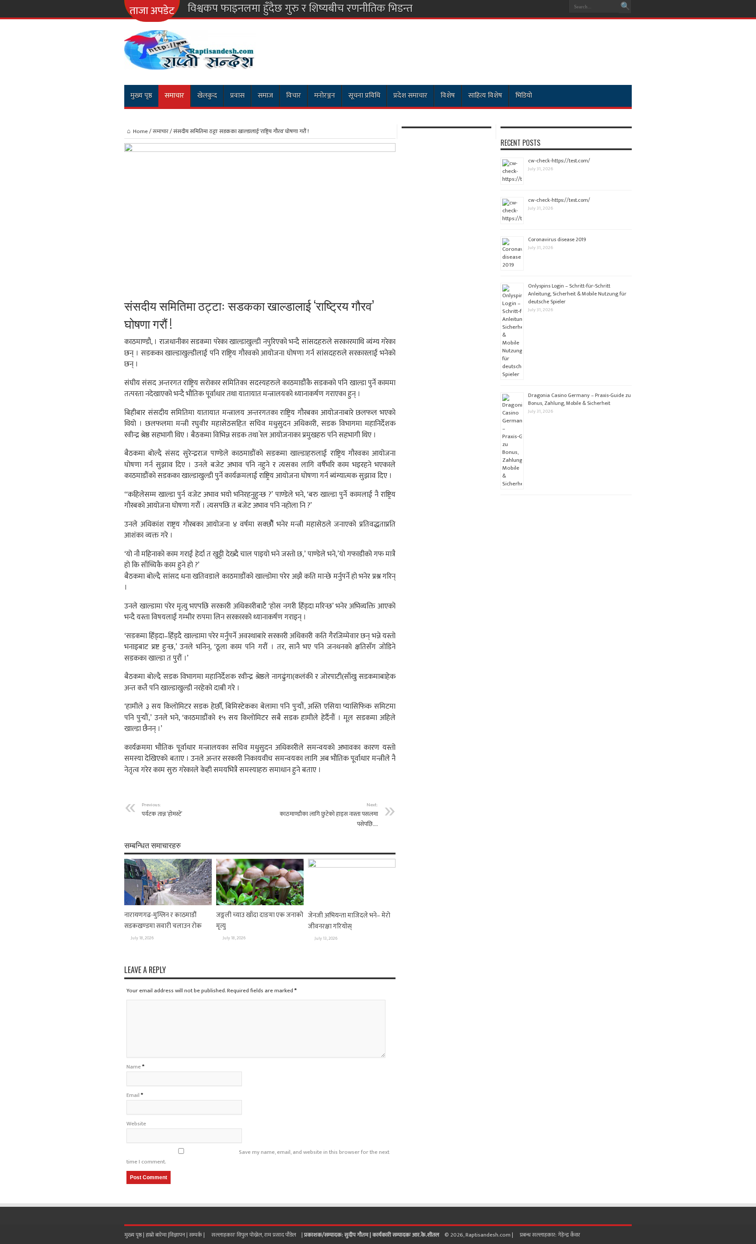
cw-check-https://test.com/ (559, 160)
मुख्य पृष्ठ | (135, 1235)
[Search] (625, 6)
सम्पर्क (196, 1235)
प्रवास (237, 96)
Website (136, 1123)
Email (133, 1095)
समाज (265, 96)
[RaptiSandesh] (190, 63)
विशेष (448, 96)
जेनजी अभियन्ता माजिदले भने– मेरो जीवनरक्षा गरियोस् (349, 921)
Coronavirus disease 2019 (557, 239)
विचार (293, 96)
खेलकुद (207, 96)
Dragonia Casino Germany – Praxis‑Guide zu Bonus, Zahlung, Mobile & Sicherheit (579, 399)
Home (140, 131)
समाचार (174, 96)
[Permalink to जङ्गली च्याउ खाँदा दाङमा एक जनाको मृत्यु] (260, 903)
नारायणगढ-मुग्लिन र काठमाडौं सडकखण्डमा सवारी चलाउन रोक (163, 920)
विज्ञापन (177, 1235)
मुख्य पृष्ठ (141, 96)
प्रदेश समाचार (410, 96)
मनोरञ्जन (324, 96)
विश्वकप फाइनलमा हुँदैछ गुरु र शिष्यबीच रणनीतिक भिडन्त (300, 9)
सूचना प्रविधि (364, 96)
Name (133, 1067)
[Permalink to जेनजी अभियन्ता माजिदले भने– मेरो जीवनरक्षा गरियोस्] (352, 866)
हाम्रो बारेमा (157, 1235)
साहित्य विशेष (485, 96)
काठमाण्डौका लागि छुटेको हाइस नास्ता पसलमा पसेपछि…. (329, 815)
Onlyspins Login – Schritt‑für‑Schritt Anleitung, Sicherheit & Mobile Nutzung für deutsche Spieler (577, 293)
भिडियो (523, 96)
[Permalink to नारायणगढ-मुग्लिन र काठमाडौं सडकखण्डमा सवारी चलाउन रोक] (168, 903)
